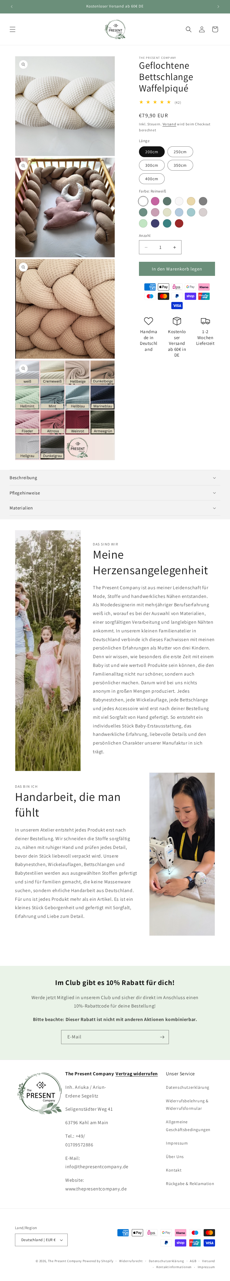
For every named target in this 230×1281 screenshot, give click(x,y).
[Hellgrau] (203, 212)
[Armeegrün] (167, 201)
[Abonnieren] (162, 1037)
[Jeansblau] (179, 212)
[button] (12, 29)
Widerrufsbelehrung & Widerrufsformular (187, 1104)
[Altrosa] (155, 201)
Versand (169, 124)
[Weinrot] (179, 223)
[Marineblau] (155, 223)
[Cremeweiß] (179, 201)
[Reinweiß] (143, 201)
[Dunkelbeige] (191, 201)
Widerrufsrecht (131, 1261)
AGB (193, 1261)
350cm (180, 165)
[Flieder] (155, 212)
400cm (151, 178)
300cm (151, 165)
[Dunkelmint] (143, 212)
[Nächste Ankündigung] (218, 6)
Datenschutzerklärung (187, 1087)
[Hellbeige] (167, 212)
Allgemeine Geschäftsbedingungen (188, 1125)
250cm (180, 151)
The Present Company (65, 1261)
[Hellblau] (191, 212)
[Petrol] (167, 223)
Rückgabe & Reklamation (190, 1183)
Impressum (177, 1143)
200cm (151, 151)
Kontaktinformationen (174, 1267)
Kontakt (173, 1170)
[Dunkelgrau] (203, 201)
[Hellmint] (143, 223)
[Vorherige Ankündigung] (11, 6)
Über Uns (175, 1156)
